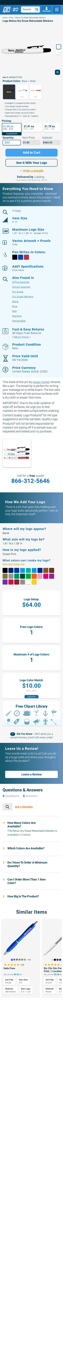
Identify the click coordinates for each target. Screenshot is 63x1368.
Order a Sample (33, 170)
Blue (14, 306)
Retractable (19, 321)
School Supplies (21, 287)
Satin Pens (9, 968)
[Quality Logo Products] (11, 9)
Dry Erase (17, 291)
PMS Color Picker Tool (17, 564)
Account (46, 11)
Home (5, 18)
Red (14, 311)
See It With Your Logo (31, 163)
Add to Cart (31, 153)
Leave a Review (31, 774)
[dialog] (57, 72)
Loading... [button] (40, 177)
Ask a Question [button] (24, 806)
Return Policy (21, 337)
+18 (29, 960)
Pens (11, 18)
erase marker (41, 382)
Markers (17, 316)
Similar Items (31, 912)
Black (15, 301)
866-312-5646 (30, 481)
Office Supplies (20, 282)
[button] (9, 92)
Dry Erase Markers (22, 296)
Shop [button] (56, 9)
